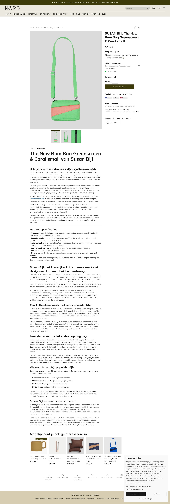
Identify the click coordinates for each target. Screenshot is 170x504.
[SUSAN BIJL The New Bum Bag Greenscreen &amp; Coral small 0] (55, 136)
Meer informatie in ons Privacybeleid (138, 486)
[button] (12, 8)
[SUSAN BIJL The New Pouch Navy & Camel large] (94, 445)
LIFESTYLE (32, 14)
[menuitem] (135, 27)
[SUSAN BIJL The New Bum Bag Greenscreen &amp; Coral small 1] (66, 136)
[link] (146, 498)
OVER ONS (95, 14)
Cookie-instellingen (112, 498)
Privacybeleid (58, 498)
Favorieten (92, 477)
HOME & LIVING (19, 14)
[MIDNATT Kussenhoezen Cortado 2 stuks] (75, 445)
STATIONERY (45, 14)
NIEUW (8, 14)
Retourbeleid (91, 498)
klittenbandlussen (37, 199)
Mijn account (63, 477)
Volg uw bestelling (78, 479)
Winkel (39, 28)
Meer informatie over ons (134, 489)
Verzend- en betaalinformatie (75, 498)
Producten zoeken (48, 479)
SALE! (78, 14)
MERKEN (85, 14)
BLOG (104, 14)
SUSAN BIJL (58, 28)
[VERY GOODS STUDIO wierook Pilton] (57, 445)
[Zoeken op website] (147, 8)
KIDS (72, 14)
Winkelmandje (107, 477)
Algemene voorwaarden (43, 498)
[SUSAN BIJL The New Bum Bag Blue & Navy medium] (112, 445)
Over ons (100, 498)
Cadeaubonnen (122, 477)
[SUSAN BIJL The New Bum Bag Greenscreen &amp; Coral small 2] (76, 136)
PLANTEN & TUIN (60, 14)
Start (32, 28)
